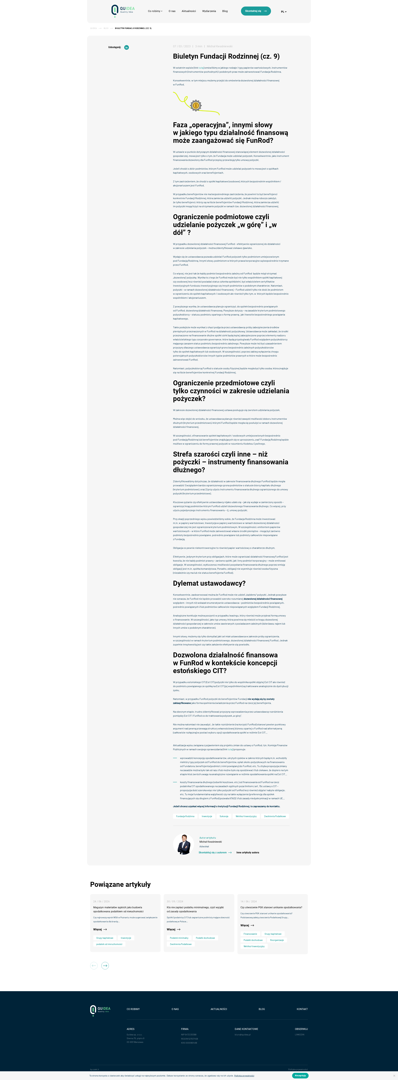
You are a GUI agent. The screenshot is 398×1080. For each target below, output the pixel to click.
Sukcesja (224, 816)
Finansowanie (250, 934)
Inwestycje (207, 816)
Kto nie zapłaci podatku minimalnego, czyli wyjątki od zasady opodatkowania (195, 909)
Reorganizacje (277, 940)
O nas (172, 11)
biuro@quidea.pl (243, 1034)
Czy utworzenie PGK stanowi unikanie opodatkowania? (271, 907)
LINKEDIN (299, 1034)
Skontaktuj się (253, 10)
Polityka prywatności (298, 1069)
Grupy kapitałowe (104, 938)
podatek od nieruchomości (109, 944)
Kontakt (302, 1009)
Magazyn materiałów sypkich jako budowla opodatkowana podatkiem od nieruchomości (118, 909)
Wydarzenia (209, 11)
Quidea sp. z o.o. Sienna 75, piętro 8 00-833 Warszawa (135, 1038)
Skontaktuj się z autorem (213, 852)
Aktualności (189, 11)
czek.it (96, 1069)
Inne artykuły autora (247, 852)
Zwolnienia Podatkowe (275, 816)
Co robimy (133, 1009)
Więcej (97, 929)
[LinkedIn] (126, 47)
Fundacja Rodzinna (185, 816)
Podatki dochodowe (205, 938)
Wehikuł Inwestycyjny (246, 816)
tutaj (201, 67)
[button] (105, 965)
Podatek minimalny (179, 938)
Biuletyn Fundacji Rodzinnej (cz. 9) (133, 28)
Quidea (93, 28)
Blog (225, 11)
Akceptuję (300, 1075)
